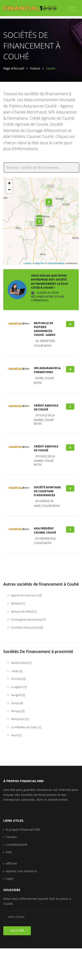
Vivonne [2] (18, 679)
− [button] (9, 189)
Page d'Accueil (13, 68)
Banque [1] (17, 603)
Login (10, 878)
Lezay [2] (16, 671)
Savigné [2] (17, 695)
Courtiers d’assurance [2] (26, 627)
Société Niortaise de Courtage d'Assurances (47, 491)
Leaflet (27, 263)
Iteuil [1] (15, 735)
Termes (11, 837)
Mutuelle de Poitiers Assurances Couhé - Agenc (45, 329)
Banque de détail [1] (23, 611)
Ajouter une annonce (21, 871)
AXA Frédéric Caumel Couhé (45, 530)
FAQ (9, 852)
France (35, 68)
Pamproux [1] (19, 719)
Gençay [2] (17, 711)
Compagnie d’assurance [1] (28, 619)
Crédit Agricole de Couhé (46, 407)
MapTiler (39, 263)
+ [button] (9, 183)
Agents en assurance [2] (26, 595)
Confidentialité (16, 845)
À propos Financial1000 (23, 829)
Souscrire (17, 930)
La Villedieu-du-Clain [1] (25, 727)
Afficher (11, 863)
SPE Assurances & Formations (47, 370)
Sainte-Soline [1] (21, 663)
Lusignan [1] (18, 687)
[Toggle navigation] (72, 9)
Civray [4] (16, 703)
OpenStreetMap (55, 263)
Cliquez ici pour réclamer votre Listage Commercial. (47, 296)
